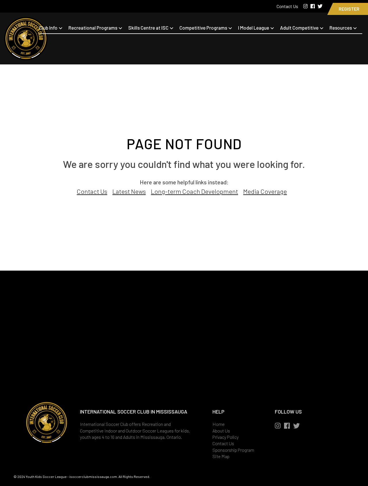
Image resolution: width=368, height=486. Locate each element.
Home (218, 424)
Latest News (129, 191)
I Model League (253, 27)
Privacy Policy (225, 437)
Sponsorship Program (233, 450)
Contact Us (288, 6)
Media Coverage (265, 191)
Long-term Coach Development (194, 191)
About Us (221, 430)
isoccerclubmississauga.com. (93, 476)
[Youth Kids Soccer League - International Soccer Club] (25, 56)
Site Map (220, 456)
